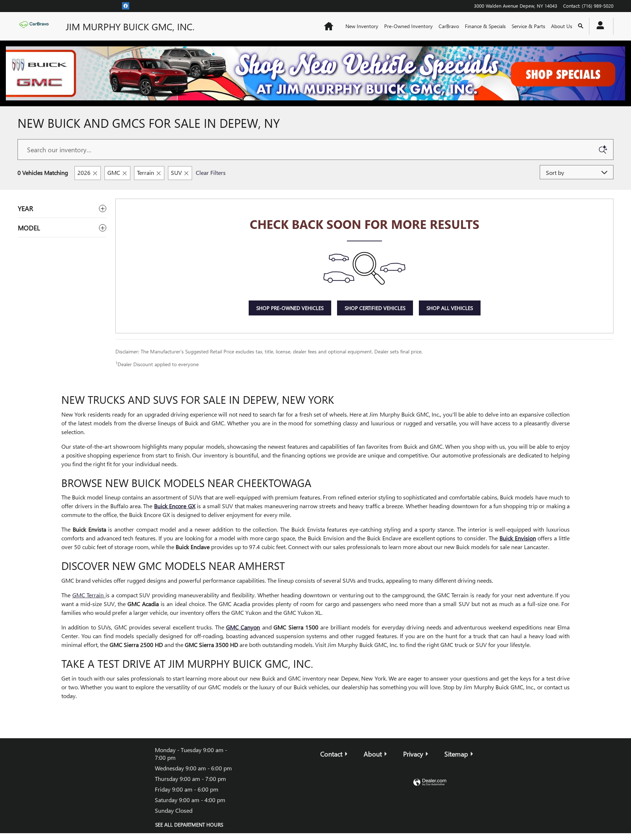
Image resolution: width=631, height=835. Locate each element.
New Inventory (361, 26)
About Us (561, 26)
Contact (331, 753)
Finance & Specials (485, 26)
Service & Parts (528, 26)
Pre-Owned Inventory (408, 26)
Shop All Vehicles (450, 307)
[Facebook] (125, 5)
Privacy (413, 753)
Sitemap (456, 753)
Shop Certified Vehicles (375, 307)
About (373, 753)
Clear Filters (211, 172)
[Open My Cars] (598, 26)
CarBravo (449, 26)
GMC (113, 172)
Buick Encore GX (174, 506)
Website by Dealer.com (429, 782)
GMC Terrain (89, 595)
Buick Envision (518, 538)
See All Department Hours (189, 824)
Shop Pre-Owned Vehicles (290, 307)
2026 (84, 172)
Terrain (145, 172)
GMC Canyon (243, 627)
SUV (176, 172)
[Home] (36, 26)
